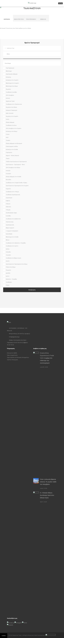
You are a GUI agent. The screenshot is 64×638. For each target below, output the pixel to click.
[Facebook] (11, 623)
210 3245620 (12, 328)
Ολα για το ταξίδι (12, 353)
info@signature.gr (14, 337)
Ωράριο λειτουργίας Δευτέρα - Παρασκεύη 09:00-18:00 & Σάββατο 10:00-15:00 (17, 342)
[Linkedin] (10, 625)
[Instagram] (18, 623)
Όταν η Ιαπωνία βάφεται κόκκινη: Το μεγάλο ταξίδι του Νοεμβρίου (48, 481)
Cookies (4, 635)
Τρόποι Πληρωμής (12, 360)
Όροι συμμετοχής (12, 355)
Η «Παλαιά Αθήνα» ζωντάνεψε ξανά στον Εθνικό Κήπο (47, 495)
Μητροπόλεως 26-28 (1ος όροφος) (19, 333)
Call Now (60, 3)
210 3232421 (20, 328)
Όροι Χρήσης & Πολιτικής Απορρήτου (18, 357)
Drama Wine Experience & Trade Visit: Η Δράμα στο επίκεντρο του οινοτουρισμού (47, 358)
